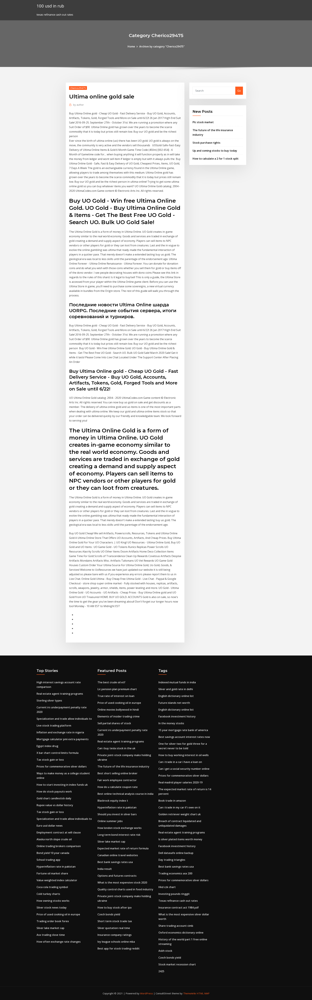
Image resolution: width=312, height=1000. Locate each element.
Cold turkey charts (48, 894)
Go (239, 90)
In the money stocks (171, 723)
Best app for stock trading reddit (119, 948)
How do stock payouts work (54, 791)
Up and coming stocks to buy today (215, 150)
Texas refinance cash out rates (178, 901)
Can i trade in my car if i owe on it (179, 807)
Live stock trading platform (54, 725)
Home (131, 46)
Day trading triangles (171, 860)
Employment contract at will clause (59, 832)
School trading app (48, 860)
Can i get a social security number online (183, 769)
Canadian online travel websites (118, 855)
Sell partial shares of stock (114, 723)
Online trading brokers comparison (59, 846)
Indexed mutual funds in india (177, 682)
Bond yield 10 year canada (53, 853)
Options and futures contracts (117, 875)
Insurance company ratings (115, 935)
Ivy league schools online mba (116, 941)
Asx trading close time (51, 935)
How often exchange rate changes (59, 941)
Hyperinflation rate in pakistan (56, 866)
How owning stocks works (53, 901)
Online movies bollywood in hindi (118, 709)
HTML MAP (203, 993)
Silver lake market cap (50, 928)
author (78, 104)
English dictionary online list (176, 696)
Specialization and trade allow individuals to (64, 719)
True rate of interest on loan (116, 696)
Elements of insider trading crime (119, 716)
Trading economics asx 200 (175, 873)
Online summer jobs (110, 821)
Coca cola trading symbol (52, 887)
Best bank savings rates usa (115, 862)
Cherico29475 (78, 88)
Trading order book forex (53, 921)
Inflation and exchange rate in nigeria (60, 732)
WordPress (146, 993)
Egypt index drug (47, 746)
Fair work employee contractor (117, 780)
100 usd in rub (50, 6)
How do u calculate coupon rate (118, 787)
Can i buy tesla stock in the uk (116, 748)
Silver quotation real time (114, 928)
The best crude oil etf (111, 682)
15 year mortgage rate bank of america (183, 730)
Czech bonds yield (109, 914)
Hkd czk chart (167, 887)
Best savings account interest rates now (184, 737)
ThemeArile (189, 993)
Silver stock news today (52, 907)
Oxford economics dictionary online (180, 932)
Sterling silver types (49, 700)
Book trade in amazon (172, 800)
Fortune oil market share (52, 873)
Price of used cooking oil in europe (58, 914)
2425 (161, 971)
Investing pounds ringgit (174, 894)
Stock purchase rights (206, 142)
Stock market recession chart (177, 964)
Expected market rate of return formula (123, 848)
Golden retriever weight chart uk (179, 814)
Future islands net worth (174, 703)
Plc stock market (203, 122)
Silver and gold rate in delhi (175, 689)
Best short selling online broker (117, 773)
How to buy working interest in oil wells (183, 755)
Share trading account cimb (175, 926)
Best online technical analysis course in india (125, 794)
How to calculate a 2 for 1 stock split (216, 158)
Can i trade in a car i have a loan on (180, 762)
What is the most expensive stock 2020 (122, 882)
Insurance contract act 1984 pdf (178, 907)
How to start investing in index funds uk (62, 784)
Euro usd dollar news (50, 825)
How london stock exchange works (120, 828)
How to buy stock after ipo (115, 907)
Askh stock (165, 951)
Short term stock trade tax (115, 921)
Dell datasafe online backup (175, 853)
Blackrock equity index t (113, 800)
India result (105, 869)
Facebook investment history (177, 716)
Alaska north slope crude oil (54, 839)
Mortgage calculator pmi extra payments (63, 739)
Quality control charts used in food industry (125, 889)
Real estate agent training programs (60, 693)
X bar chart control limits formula (57, 753)
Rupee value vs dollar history (55, 805)
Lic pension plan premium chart (117, 689)
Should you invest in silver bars (117, 814)
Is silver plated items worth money (180, 839)
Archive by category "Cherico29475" (162, 46)
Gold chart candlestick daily (54, 798)
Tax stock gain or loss (50, 759)
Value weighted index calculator (57, 880)
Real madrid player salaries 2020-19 (180, 782)
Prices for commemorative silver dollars (62, 766)
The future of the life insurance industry (123, 766)
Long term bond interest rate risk (119, 835)
